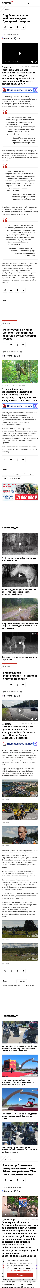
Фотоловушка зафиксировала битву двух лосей (19, 658)
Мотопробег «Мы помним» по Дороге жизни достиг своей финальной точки (19, 1116)
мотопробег (21, 981)
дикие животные (15, 478)
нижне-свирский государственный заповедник (18, 474)
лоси (4, 478)
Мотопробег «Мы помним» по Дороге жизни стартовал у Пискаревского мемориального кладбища (19, 1048)
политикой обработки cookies (19, 1270)
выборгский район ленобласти (12, 985)
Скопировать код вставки (30, 66)
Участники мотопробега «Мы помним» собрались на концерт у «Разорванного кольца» (18, 1082)
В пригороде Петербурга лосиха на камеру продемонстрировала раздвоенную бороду (19, 592)
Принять (20, 1275)
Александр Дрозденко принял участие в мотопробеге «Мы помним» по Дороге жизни (20, 1149)
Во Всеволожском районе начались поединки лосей (19, 559)
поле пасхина (30, 985)
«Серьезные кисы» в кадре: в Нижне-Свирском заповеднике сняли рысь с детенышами (20, 625)
